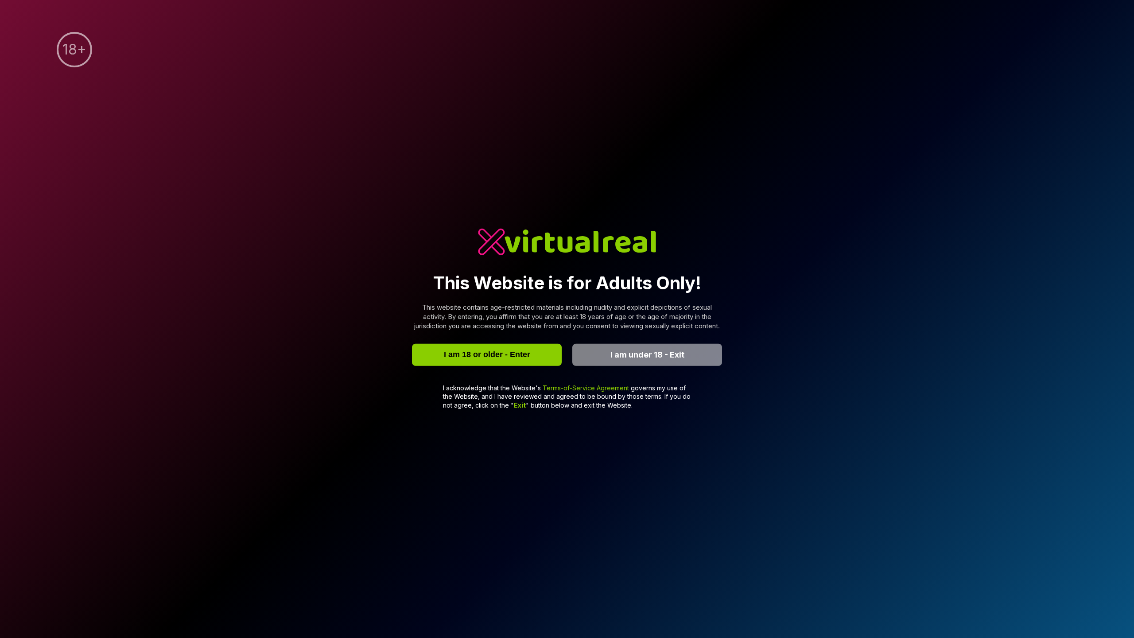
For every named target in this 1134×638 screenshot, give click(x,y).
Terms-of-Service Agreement (587, 387)
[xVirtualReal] (567, 243)
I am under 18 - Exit (647, 354)
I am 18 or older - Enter (487, 354)
